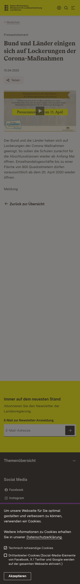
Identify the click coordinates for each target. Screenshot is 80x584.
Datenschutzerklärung (44, 537)
